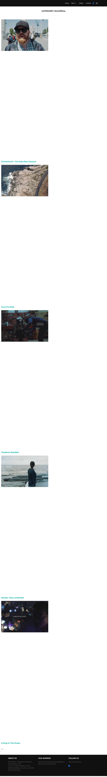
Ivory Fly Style (7, 307)
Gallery (81, 3)
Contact (88, 3)
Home (67, 3)
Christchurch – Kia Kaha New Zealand (18, 161)
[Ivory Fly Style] (24, 196)
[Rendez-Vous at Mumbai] (24, 486)
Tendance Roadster (10, 452)
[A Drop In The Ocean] (24, 632)
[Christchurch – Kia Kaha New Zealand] (24, 50)
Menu (73, 3)
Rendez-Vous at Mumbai (12, 598)
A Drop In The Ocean (10, 743)
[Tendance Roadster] (24, 341)
